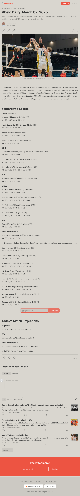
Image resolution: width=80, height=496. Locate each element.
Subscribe (65, 3)
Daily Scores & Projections (13, 8)
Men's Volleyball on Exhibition (15, 435)
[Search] (76, 399)
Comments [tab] (6, 373)
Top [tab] (4, 399)
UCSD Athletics (51, 78)
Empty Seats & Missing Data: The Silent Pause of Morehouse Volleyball (32, 405)
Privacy (38, 481)
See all (5, 450)
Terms (44, 481)
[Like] (4, 30)
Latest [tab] (9, 399)
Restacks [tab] (15, 373)
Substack (30, 492)
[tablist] (11, 373)
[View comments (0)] (9, 30)
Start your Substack (34, 486)
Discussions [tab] (18, 399)
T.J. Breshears (11, 23)
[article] (40, 410)
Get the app (50, 486)
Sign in (74, 3)
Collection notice (53, 481)
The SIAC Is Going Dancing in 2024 (17, 420)
